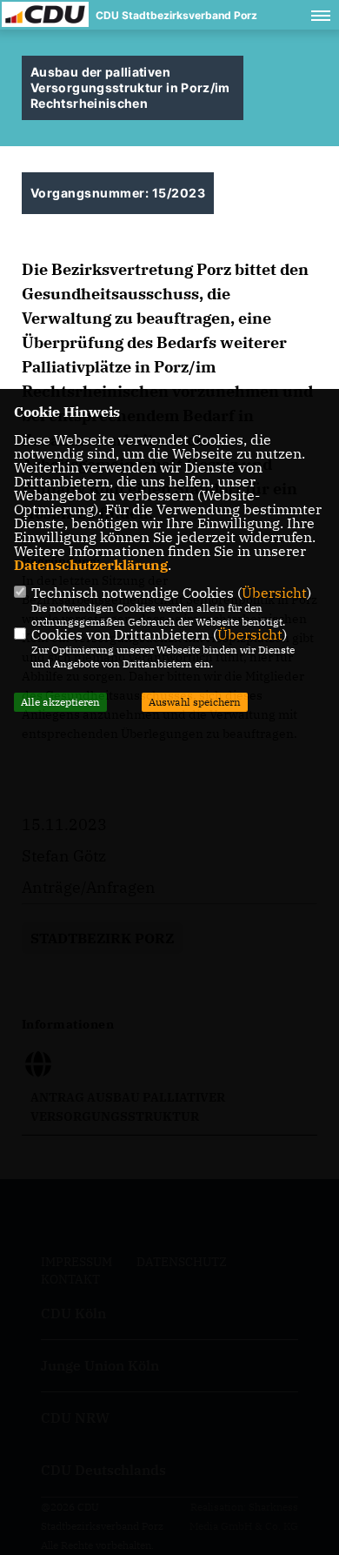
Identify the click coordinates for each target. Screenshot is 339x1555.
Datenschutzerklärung (91, 564)
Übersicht (274, 592)
